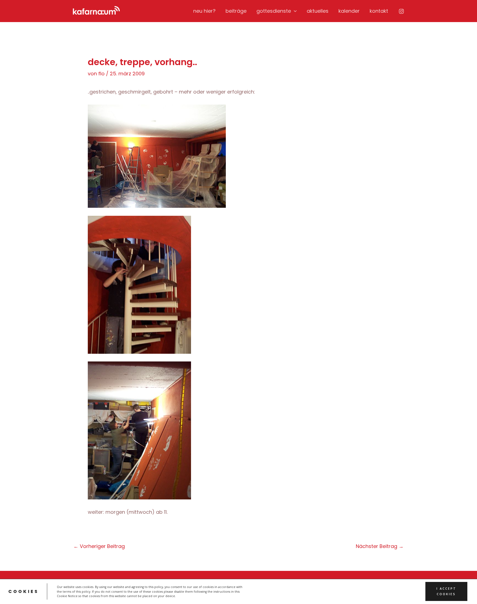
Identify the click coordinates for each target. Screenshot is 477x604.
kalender (349, 10)
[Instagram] (401, 11)
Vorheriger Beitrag (99, 546)
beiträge (236, 10)
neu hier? (204, 10)
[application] (294, 11)
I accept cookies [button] (446, 591)
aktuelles (317, 10)
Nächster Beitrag (380, 546)
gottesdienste (273, 10)
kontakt (379, 10)
